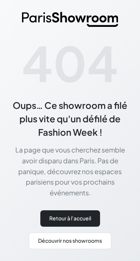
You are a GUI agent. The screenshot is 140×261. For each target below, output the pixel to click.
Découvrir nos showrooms (70, 240)
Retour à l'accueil (70, 218)
